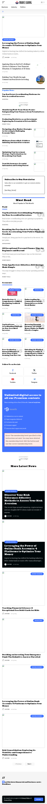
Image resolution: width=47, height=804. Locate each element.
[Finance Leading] (23, 2)
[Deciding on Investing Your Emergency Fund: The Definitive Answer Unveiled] (23, 635)
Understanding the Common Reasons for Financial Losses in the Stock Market (34, 302)
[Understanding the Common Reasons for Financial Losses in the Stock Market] (35, 292)
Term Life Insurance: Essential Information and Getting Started (15, 165)
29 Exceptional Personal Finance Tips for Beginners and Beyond (23, 249)
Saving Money (9, 39)
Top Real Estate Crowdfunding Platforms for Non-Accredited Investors (21, 95)
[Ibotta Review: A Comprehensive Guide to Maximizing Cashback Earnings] (12, 292)
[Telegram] (34, 380)
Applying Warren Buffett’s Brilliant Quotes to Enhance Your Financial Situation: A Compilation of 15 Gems (16, 66)
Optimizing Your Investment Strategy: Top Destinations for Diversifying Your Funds (14, 154)
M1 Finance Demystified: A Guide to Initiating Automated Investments (16, 142)
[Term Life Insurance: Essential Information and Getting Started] (39, 167)
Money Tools (6, 124)
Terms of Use (8, 800)
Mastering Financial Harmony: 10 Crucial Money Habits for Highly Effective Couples (34, 327)
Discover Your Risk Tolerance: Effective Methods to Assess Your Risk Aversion (23, 499)
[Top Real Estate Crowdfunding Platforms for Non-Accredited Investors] (12, 318)
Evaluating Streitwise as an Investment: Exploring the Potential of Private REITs (19, 120)
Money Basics (6, 260)
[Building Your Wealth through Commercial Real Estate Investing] (40, 79)
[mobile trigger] (4, 2)
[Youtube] (12, 380)
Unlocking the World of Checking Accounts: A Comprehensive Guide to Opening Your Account (34, 352)
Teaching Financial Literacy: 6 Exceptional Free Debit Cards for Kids (20, 609)
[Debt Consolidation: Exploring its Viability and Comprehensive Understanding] (23, 731)
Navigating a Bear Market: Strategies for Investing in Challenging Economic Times (17, 131)
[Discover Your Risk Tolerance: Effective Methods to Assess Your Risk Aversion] (23, 480)
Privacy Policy (26, 798)
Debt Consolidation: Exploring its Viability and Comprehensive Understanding (19, 752)
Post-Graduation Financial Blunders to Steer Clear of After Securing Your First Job (11, 352)
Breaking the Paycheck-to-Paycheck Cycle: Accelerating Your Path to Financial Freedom (23, 231)
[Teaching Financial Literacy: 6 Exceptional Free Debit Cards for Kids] (23, 588)
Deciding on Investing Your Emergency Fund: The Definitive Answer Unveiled (21, 656)
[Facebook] (12, 371)
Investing (5, 99)
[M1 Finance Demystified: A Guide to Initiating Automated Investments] (39, 144)
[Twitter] (34, 371)
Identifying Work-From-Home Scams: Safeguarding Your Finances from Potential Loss (23, 111)
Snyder (7, 57)
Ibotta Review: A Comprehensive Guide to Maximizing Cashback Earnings (12, 302)
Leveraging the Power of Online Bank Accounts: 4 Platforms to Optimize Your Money (22, 45)
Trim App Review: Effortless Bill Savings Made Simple (23, 266)
